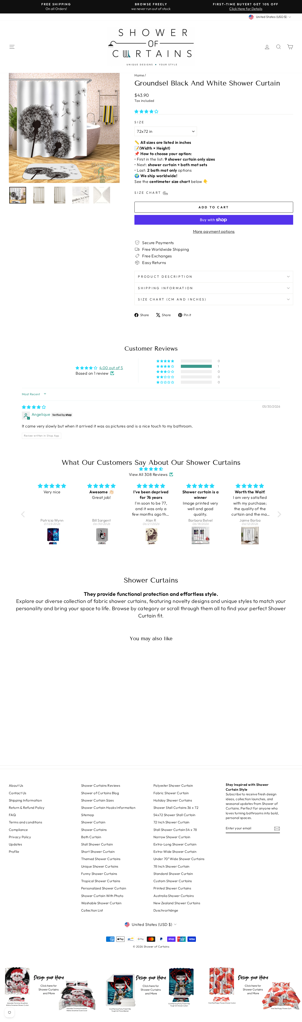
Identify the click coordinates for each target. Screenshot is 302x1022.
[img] (34, 407)
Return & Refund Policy (27, 807)
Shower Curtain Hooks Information (108, 807)
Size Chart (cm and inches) (172, 299)
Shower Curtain (93, 822)
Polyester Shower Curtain (173, 785)
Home (139, 75)
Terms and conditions (25, 822)
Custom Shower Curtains (172, 881)
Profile (14, 851)
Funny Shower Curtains (99, 874)
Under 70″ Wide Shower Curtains (179, 859)
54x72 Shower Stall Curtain (174, 815)
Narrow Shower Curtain (171, 837)
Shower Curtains (94, 830)
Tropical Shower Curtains (100, 881)
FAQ (12, 815)
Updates (15, 844)
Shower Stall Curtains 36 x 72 (175, 807)
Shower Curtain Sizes (97, 800)
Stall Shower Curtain (97, 844)
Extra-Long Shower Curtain (174, 844)
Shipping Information (165, 288)
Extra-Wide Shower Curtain (174, 851)
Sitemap (87, 815)
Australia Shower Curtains (173, 896)
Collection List (92, 910)
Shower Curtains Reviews (100, 785)
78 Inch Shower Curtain (171, 866)
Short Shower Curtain (98, 851)
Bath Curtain (91, 837)
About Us (16, 785)
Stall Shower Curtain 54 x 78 (175, 830)
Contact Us (17, 793)
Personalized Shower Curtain (103, 888)
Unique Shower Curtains (99, 866)
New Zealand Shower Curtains (176, 903)
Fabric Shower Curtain (171, 793)
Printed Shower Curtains (172, 888)
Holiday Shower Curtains (172, 800)
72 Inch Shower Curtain (171, 822)
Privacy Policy (20, 837)
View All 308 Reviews (148, 474)
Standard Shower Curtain (173, 874)
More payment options (214, 231)
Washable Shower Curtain (101, 903)
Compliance (18, 830)
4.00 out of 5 (111, 367)
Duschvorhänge (165, 910)
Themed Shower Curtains (100, 859)
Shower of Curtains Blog (100, 793)
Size (139, 122)
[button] (146, 111)
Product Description (165, 277)
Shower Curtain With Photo (102, 896)
